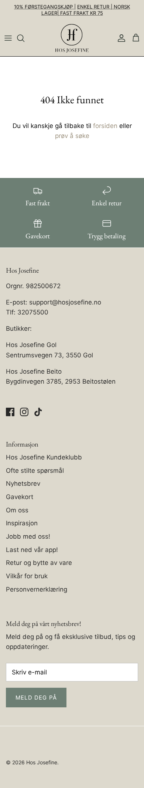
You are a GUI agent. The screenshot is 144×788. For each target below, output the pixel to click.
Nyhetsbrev (23, 483)
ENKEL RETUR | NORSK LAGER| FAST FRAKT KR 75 (85, 10)
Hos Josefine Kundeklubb (44, 457)
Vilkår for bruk (27, 576)
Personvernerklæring (36, 589)
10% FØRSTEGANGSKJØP (44, 7)
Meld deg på (36, 697)
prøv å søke (72, 135)
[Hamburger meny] (8, 38)
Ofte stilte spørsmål (35, 470)
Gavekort (19, 497)
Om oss (17, 510)
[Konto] (120, 38)
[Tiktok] (38, 412)
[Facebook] (10, 412)
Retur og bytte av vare (39, 562)
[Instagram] (24, 412)
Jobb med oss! (28, 536)
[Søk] (24, 38)
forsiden (105, 125)
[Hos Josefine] (72, 38)
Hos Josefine (41, 762)
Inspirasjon (22, 523)
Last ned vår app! (32, 549)
